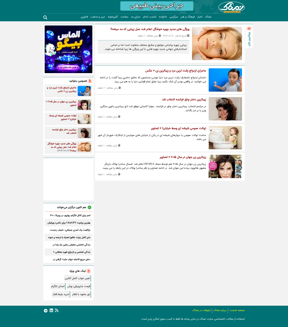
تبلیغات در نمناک (201, 310)
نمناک (208, 17)
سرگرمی (174, 17)
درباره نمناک (220, 310)
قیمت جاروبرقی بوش (79, 286)
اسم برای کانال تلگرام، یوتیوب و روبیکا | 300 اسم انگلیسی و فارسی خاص (70, 215)
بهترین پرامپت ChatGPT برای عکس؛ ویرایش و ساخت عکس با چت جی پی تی (69, 222)
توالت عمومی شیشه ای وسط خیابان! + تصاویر (178, 128)
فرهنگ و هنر (188, 17)
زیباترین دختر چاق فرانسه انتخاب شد (184, 99)
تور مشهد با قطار (81, 294)
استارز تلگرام (57, 286)
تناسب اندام (149, 17)
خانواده (163, 17)
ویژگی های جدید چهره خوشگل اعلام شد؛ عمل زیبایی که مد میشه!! (149, 29)
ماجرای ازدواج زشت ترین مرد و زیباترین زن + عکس (175, 70)
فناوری (84, 17)
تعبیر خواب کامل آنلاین (77, 278)
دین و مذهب (97, 17)
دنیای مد (135, 17)
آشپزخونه (113, 17)
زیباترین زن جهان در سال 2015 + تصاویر (183, 157)
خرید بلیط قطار (61, 294)
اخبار (199, 17)
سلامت (124, 17)
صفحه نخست (237, 310)
